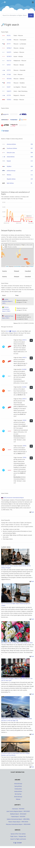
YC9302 (9, 99)
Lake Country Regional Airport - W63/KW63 (18, 811)
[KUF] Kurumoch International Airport (13, 497)
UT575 (9, 70)
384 (32, 152)
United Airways (18, 783)
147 (32, 170)
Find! (31, 15)
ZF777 (9, 44)
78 (31, 183)
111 (32, 175)
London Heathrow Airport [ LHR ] (7, 301)
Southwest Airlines (12, 148)
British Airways (18, 796)
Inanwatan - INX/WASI (18, 808)
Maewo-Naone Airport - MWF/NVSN (18, 821)
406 (32, 144)
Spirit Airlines (10, 183)
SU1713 (9, 60)
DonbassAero (18, 789)
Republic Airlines (11, 179)
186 (32, 166)
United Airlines (11, 156)
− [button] (3, 247)
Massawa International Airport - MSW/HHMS (18, 824)
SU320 (8, 65)
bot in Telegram (11, 331)
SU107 (8, 87)
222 (32, 161)
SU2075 (9, 52)
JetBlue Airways (11, 170)
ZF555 (9, 83)
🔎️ (2, 24)
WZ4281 (9, 78)
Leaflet (7, 266)
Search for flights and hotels (18, 839)
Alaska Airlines (18, 791)
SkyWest (9, 166)
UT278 (9, 95)
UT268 (9, 74)
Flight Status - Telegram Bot (18, 836)
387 (32, 148)
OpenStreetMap (17, 266)
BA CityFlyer (18, 794)
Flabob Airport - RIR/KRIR (18, 816)
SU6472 (9, 91)
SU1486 (9, 39)
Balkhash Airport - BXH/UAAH (18, 814)
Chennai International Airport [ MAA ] (6, 309)
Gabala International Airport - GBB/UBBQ (18, 819)
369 (32, 156)
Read (32, 512)
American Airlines (11, 144)
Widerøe (18, 799)
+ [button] (3, 245)
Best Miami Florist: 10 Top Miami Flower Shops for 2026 (17, 642)
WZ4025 (9, 56)
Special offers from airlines (18, 834)
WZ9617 (9, 48)
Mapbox (31, 266)
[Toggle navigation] (32, 2)
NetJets (9, 175)
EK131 (9, 35)
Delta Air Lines (11, 152)
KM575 (24, 340)
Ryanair (9, 161)
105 (32, 179)
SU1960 (24, 369)
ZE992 (24, 420)
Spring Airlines (18, 786)
